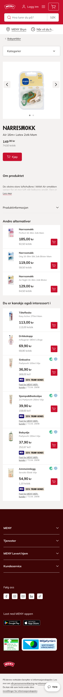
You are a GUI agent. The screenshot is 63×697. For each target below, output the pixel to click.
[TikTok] (40, 596)
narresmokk (26, 229)
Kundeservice (13, 566)
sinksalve (24, 359)
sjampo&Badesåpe (30, 396)
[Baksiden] (33, 115)
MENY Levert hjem (16, 553)
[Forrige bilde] (7, 84)
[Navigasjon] (43, 7)
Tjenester (10, 540)
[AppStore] (31, 623)
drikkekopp (26, 336)
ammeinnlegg (27, 468)
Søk (53, 17)
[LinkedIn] (31, 596)
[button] (31, 51)
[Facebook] (6, 596)
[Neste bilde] (55, 84)
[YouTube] (23, 596)
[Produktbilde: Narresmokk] (29, 115)
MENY (8, 528)
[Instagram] (15, 596)
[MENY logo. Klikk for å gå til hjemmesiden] (9, 6)
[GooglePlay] (12, 623)
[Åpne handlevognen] (53, 6)
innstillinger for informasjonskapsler (20, 691)
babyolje (24, 432)
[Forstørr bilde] (31, 90)
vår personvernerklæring (22, 683)
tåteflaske (25, 312)
